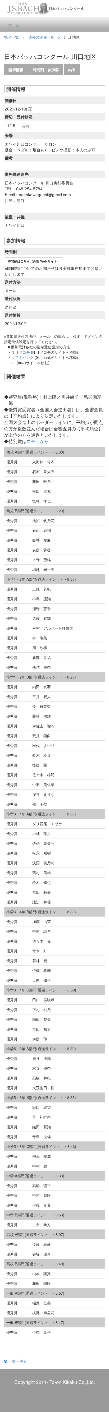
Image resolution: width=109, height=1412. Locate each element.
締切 (25, 126)
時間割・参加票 (46, 69)
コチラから (37, 441)
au (13, 362)
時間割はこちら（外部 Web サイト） (34, 261)
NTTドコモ (20, 352)
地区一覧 (11, 37)
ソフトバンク (22, 357)
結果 (72, 69)
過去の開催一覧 (41, 37)
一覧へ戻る (17, 1361)
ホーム (13, 24)
